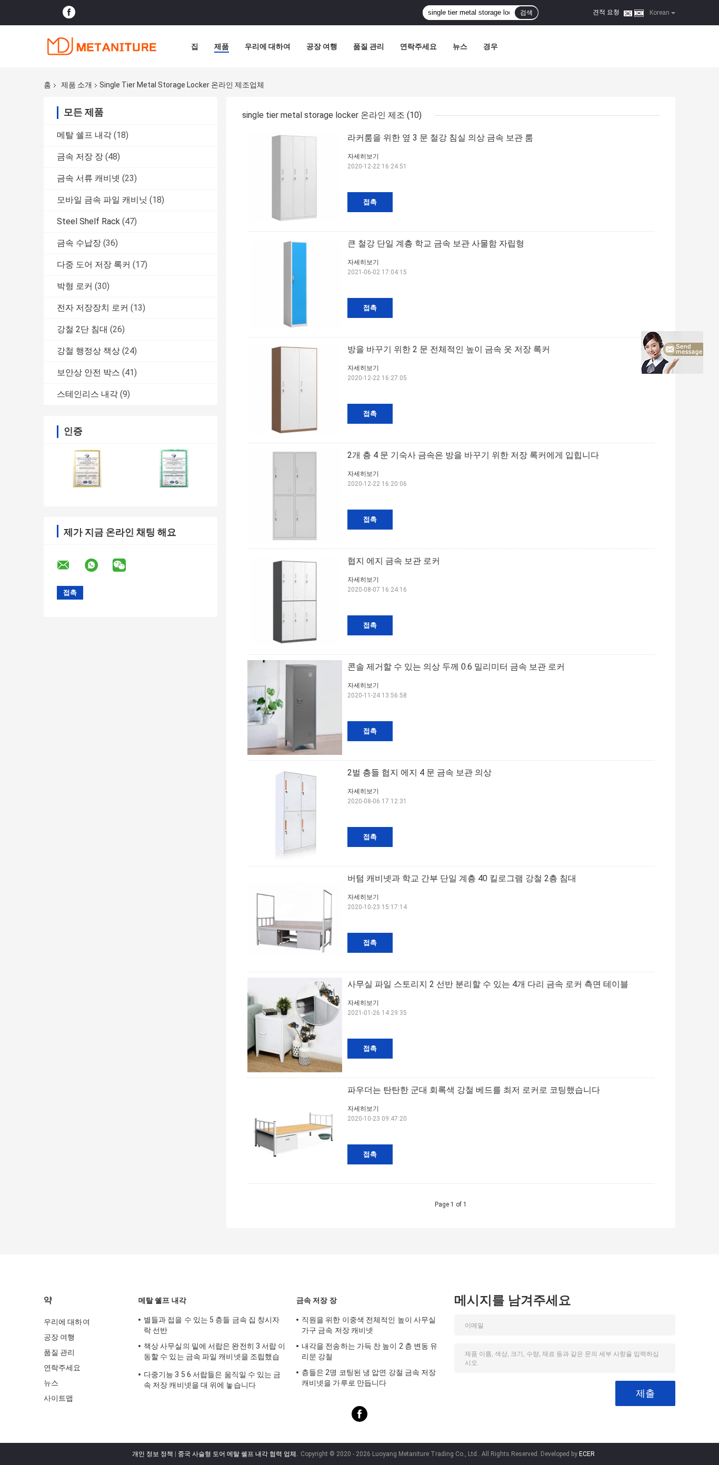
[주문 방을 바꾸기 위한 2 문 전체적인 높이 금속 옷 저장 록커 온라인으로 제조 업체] (294, 390)
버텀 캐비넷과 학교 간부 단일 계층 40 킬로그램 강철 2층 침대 (461, 878)
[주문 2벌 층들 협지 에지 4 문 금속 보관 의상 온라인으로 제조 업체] (294, 813)
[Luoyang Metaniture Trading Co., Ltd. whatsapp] (98, 565)
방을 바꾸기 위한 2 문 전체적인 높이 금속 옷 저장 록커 (448, 349)
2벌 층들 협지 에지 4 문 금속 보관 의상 (419, 773)
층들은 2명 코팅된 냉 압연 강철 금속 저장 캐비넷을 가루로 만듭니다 (369, 1377)
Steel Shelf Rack (88, 221)
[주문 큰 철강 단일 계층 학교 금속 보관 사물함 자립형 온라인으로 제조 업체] (294, 284)
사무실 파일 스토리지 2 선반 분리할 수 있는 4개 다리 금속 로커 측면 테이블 (487, 984)
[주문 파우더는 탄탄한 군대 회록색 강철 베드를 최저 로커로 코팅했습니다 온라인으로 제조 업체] (294, 1130)
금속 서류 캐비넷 (88, 178)
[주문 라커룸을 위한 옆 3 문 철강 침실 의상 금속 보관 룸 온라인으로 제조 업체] (294, 178)
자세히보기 (363, 156)
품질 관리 (368, 46)
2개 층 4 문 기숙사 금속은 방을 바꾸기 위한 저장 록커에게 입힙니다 (473, 455)
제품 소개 (76, 85)
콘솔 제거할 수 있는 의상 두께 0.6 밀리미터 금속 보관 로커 (456, 667)
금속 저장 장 (80, 157)
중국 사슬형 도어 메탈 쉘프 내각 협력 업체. (238, 1454)
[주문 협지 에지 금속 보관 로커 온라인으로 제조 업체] (294, 601)
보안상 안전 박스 (88, 372)
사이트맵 (58, 1398)
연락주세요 (418, 46)
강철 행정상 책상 (88, 351)
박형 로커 (75, 286)
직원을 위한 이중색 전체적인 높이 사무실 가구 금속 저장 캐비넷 (369, 1324)
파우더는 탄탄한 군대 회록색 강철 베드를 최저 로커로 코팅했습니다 (473, 1090)
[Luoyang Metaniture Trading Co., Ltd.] (101, 46)
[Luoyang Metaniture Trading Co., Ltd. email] (70, 565)
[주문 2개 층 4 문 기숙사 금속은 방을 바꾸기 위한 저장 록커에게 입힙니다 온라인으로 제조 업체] (294, 496)
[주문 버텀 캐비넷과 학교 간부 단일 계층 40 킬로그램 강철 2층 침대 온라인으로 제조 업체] (294, 919)
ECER (587, 1454)
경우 (490, 46)
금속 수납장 (79, 243)
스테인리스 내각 (87, 394)
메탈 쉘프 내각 (84, 135)
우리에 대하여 (268, 46)
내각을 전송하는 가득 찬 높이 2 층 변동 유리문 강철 (370, 1351)
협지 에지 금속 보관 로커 (393, 561)
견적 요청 (606, 12)
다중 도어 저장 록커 (94, 265)
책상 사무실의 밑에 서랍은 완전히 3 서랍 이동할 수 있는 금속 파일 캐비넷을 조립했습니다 (215, 1353)
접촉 (370, 202)
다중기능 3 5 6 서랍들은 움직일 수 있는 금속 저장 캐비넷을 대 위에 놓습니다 (212, 1379)
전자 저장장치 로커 (92, 308)
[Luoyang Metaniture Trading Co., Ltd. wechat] (126, 565)
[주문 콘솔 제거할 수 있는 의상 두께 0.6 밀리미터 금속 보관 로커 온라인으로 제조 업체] (294, 707)
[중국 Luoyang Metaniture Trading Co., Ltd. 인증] (87, 468)
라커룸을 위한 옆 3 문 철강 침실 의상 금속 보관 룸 (440, 138)
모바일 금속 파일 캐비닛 (102, 200)
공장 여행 (321, 46)
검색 (526, 12)
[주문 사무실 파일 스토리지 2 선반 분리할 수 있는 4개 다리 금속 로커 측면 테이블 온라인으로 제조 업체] (294, 1025)
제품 (221, 46)
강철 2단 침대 (82, 329)
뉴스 (460, 46)
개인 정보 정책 (152, 1454)
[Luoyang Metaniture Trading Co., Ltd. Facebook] (68, 12)
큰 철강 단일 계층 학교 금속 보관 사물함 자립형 (435, 243)
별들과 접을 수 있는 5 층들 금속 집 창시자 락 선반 (212, 1324)
